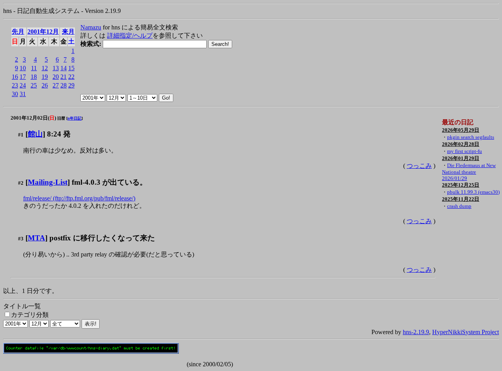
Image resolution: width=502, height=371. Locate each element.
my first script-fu (464, 151)
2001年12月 (43, 31)
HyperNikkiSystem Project (465, 332)
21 (63, 76)
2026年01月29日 (460, 158)
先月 (18, 31)
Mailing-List (47, 182)
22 (71, 76)
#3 (21, 239)
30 (15, 94)
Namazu (90, 27)
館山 (35, 134)
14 (63, 68)
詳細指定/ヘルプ (130, 35)
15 (71, 68)
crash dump (459, 206)
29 (71, 85)
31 (23, 94)
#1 (21, 135)
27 (56, 85)
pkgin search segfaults (470, 137)
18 (34, 76)
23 (15, 85)
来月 (68, 31)
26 (45, 85)
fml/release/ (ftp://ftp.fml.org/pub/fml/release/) (79, 198)
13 (56, 68)
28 (63, 85)
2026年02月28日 (460, 144)
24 (23, 85)
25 (34, 85)
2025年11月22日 (460, 199)
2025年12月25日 (460, 185)
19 (45, 76)
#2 (21, 183)
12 (45, 68)
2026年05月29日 (460, 130)
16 (15, 76)
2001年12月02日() (33, 118)
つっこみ (419, 165)
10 (23, 68)
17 (23, 76)
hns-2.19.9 (416, 332)
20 (56, 76)
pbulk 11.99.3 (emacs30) (473, 192)
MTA (36, 238)
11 (34, 68)
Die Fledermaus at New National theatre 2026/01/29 (469, 171)
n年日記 (74, 118)
